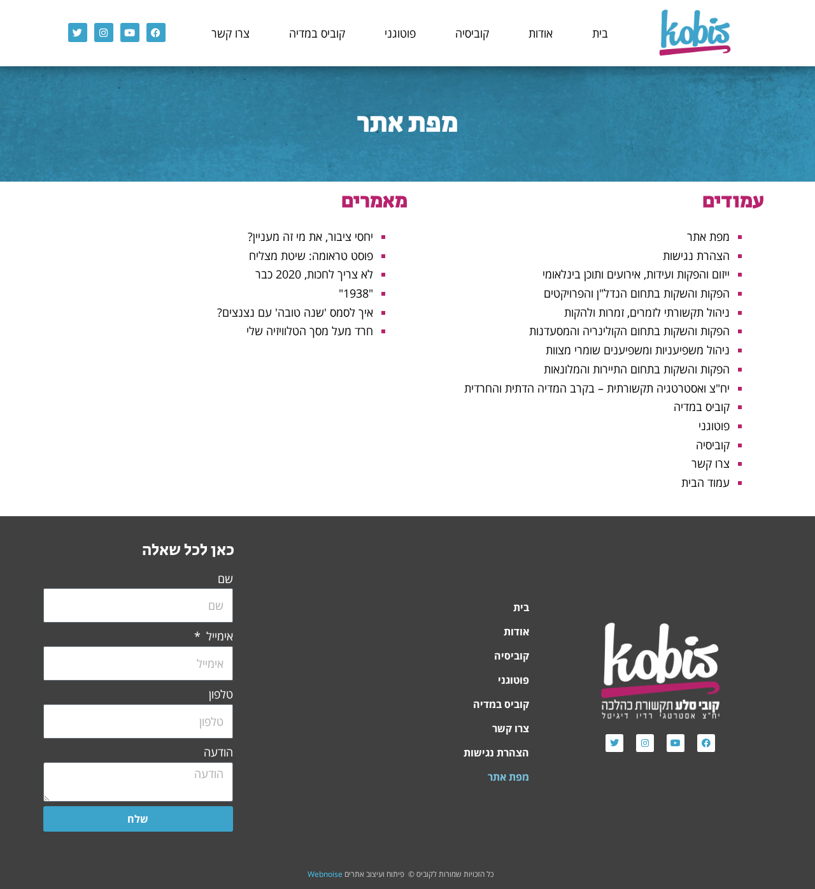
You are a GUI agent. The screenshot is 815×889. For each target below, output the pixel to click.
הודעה (218, 752)
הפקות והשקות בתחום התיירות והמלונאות (637, 369)
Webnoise (325, 874)
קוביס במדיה (317, 33)
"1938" (356, 293)
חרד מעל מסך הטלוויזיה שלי (309, 330)
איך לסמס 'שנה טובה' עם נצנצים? (295, 312)
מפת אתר (708, 236)
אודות (540, 33)
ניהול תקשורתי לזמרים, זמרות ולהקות (647, 312)
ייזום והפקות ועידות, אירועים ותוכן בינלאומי (636, 274)
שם (225, 578)
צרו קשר (230, 33)
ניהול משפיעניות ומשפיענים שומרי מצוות (638, 350)
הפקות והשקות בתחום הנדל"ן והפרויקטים (637, 293)
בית (600, 33)
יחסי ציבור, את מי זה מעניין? (310, 236)
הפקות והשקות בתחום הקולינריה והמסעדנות (629, 330)
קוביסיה (472, 33)
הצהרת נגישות (696, 255)
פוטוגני (400, 33)
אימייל (218, 636)
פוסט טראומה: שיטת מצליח (311, 255)
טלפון (221, 694)
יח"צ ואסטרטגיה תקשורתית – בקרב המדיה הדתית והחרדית (597, 388)
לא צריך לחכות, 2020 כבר (314, 274)
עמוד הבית (705, 482)
